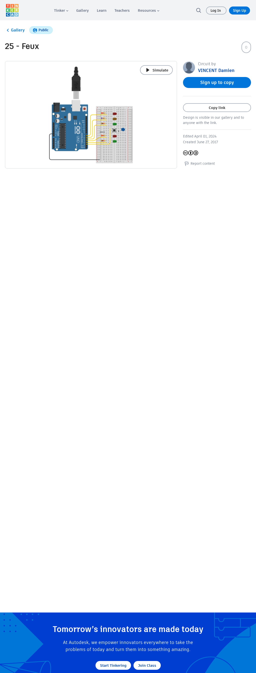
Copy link (217, 107)
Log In (216, 10)
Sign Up (239, 10)
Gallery (18, 30)
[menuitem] (61, 10)
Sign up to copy (217, 82)
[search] (198, 10)
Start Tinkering (113, 665)
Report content (202, 163)
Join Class (147, 665)
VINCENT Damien (216, 70)
